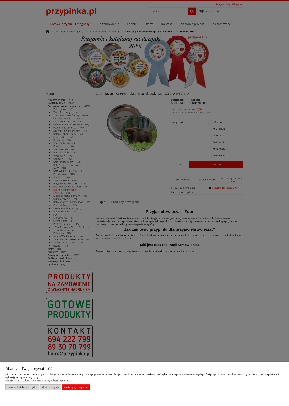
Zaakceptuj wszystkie (76, 387)
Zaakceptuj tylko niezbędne (22, 387)
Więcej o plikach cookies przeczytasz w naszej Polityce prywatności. (38, 380)
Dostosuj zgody (50, 387)
